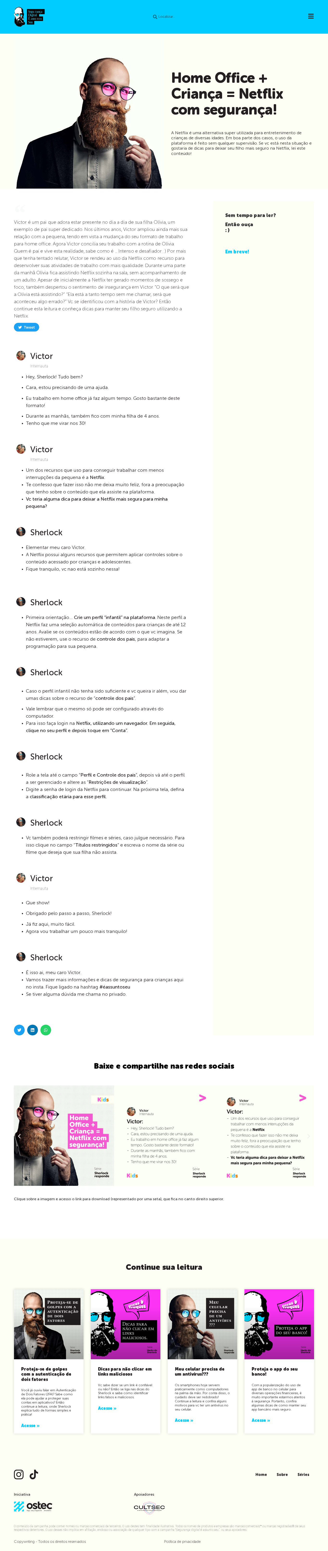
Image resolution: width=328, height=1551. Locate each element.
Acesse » (30, 1426)
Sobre (282, 1475)
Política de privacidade (182, 1542)
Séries (303, 1475)
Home (261, 1475)
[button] (19, 1030)
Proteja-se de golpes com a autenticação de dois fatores (46, 1374)
